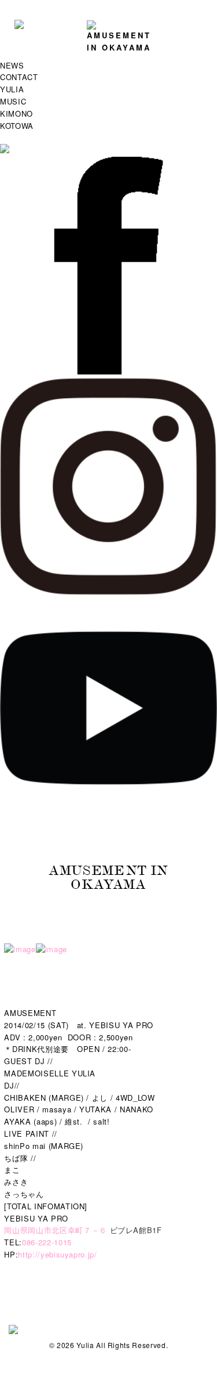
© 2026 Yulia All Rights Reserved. (108, 1345)
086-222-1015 (47, 1242)
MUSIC (13, 101)
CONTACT (19, 76)
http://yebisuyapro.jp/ (57, 1254)
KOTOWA (17, 125)
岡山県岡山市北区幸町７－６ (55, 1229)
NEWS (12, 65)
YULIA (12, 89)
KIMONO (16, 113)
